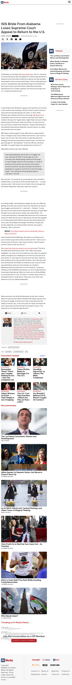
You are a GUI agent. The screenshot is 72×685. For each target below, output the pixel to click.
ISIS (26, 351)
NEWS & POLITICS (13, 347)
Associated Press (27, 74)
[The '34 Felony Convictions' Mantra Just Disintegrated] (24, 421)
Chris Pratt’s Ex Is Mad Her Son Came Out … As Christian (21, 545)
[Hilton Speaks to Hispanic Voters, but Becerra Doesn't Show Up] (24, 457)
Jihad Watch (36, 319)
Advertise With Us (56, 671)
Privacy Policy (66, 671)
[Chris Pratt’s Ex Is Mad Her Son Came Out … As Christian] (24, 529)
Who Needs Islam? (9, 616)
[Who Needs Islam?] (24, 601)
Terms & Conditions (56, 674)
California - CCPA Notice (66, 674)
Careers (44, 674)
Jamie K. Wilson (5, 512)
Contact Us (35, 671)
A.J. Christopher (6, 618)
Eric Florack (5, 440)
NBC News (36, 115)
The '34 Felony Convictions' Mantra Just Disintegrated (19, 437)
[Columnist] (8, 322)
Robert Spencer (6, 36)
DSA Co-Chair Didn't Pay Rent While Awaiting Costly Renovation (21, 581)
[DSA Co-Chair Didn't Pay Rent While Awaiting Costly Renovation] (24, 565)
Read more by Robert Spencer (23, 342)
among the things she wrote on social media (19, 248)
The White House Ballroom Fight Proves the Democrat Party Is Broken (60, 96)
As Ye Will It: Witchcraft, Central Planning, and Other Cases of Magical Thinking (21, 509)
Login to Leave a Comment (23, 640)
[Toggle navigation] (69, 2)
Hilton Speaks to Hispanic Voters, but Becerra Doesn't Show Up (21, 473)
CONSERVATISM (18, 351)
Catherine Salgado (7, 476)
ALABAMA (8, 351)
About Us (44, 671)
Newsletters (35, 674)
